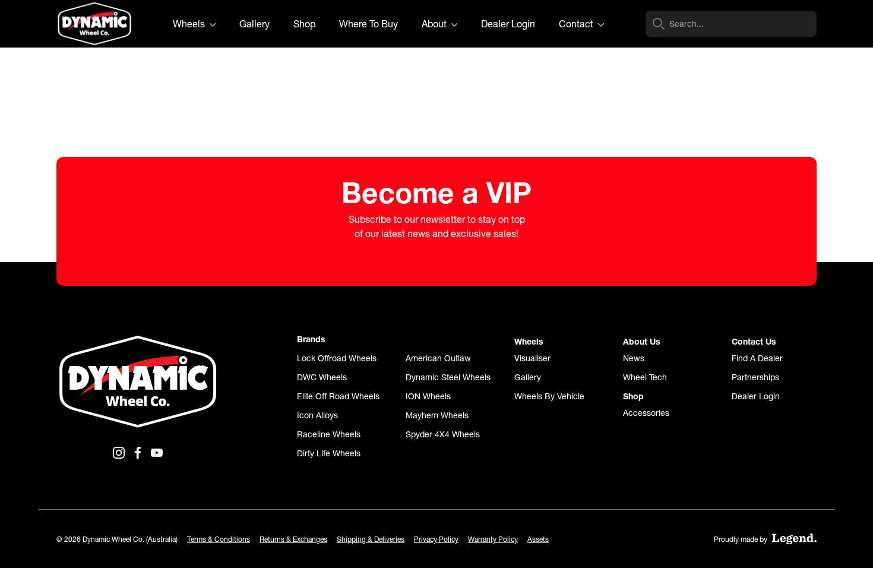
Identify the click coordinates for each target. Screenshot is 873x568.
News (633, 358)
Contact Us (754, 341)
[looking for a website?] (794, 539)
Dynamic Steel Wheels (448, 377)
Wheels (190, 24)
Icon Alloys (317, 415)
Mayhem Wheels (437, 415)
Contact (577, 24)
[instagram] (119, 453)
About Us (641, 341)
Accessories (646, 413)
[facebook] (138, 453)
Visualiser (532, 358)
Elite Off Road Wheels (338, 396)
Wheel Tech (645, 377)
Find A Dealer (757, 358)
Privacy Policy (436, 539)
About (435, 24)
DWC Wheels (322, 377)
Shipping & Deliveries (370, 539)
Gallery (254, 24)
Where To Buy (368, 24)
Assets (538, 539)
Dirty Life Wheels (328, 453)
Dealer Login (508, 24)
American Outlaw (438, 358)
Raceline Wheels (328, 434)
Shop (304, 24)
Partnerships (755, 377)
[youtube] (157, 453)
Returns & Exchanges (293, 539)
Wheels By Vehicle (549, 396)
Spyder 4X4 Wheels (443, 434)
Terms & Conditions (218, 539)
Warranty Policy (493, 539)
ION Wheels (428, 396)
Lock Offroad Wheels (337, 358)
